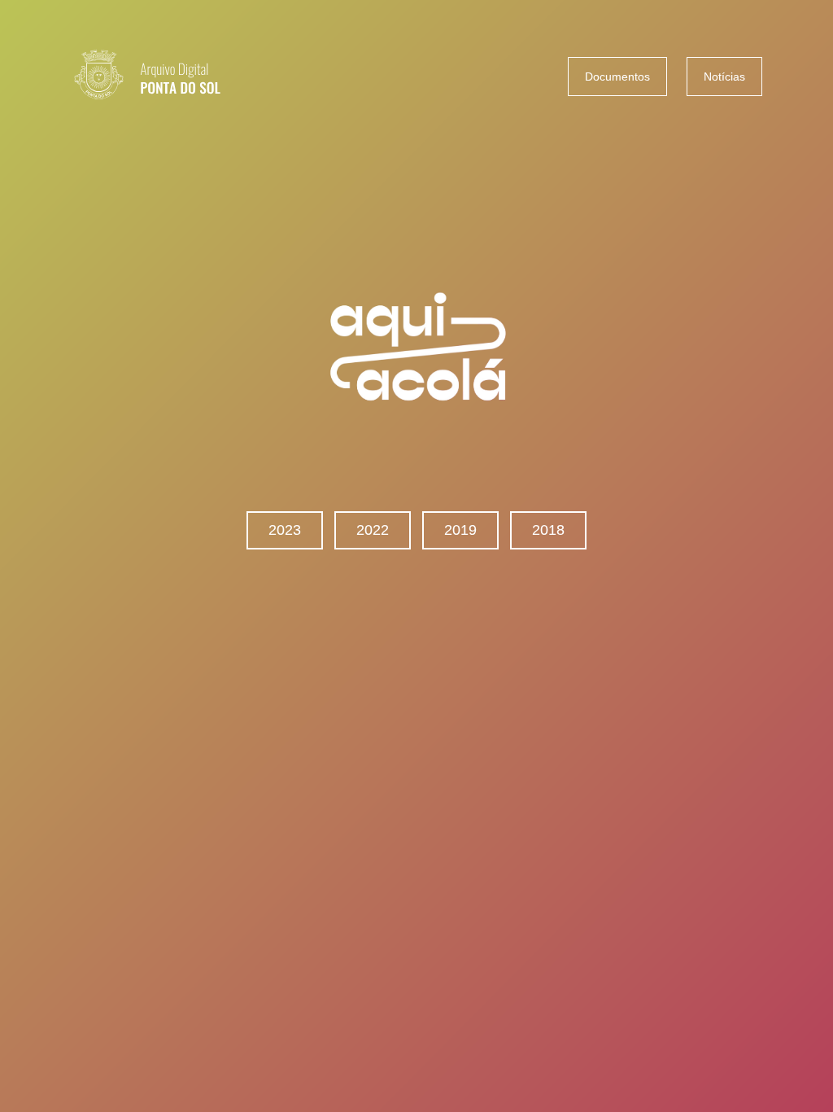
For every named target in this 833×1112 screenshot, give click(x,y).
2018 (548, 530)
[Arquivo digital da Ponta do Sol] (172, 76)
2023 (284, 530)
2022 (372, 530)
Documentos (617, 76)
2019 (460, 530)
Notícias (724, 76)
